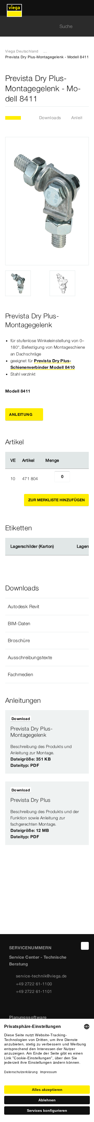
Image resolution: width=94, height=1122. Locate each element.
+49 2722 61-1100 (34, 983)
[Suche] (86, 26)
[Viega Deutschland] (14, 8)
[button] (47, 606)
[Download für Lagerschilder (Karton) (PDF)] (58, 546)
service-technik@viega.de (41, 976)
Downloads (50, 117)
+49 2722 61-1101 (34, 991)
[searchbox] (42, 26)
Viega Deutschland (21, 51)
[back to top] (85, 946)
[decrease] (48, 478)
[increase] (76, 478)
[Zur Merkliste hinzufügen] (86, 88)
